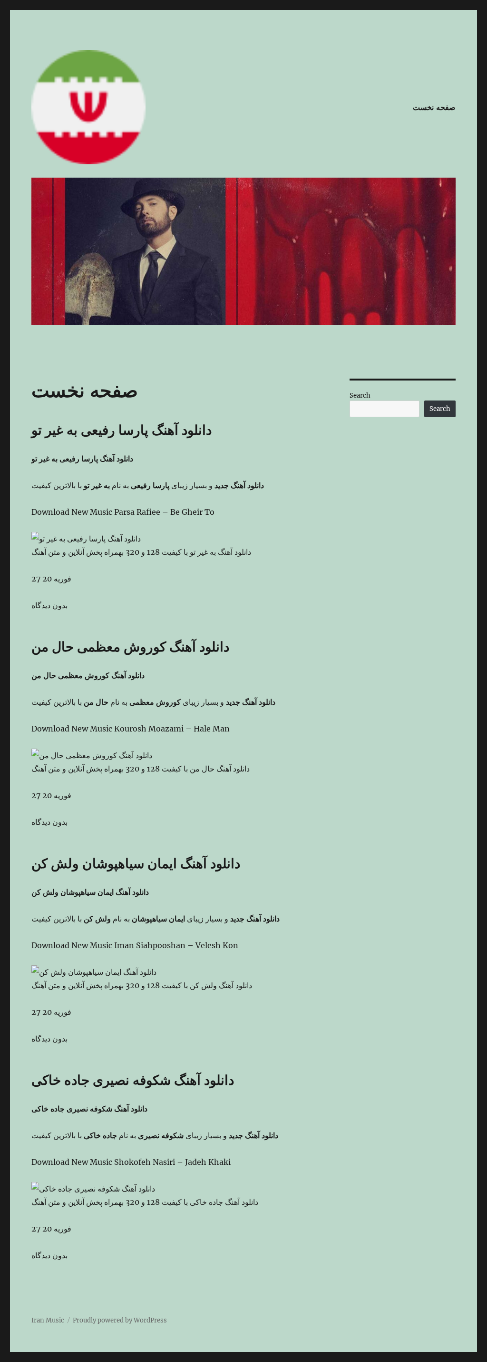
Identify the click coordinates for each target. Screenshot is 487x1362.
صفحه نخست (434, 107)
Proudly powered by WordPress (120, 1320)
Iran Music (47, 1320)
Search (360, 395)
